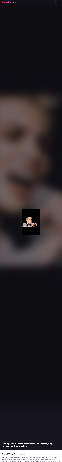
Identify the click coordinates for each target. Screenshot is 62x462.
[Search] (55, 2)
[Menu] (58, 2)
